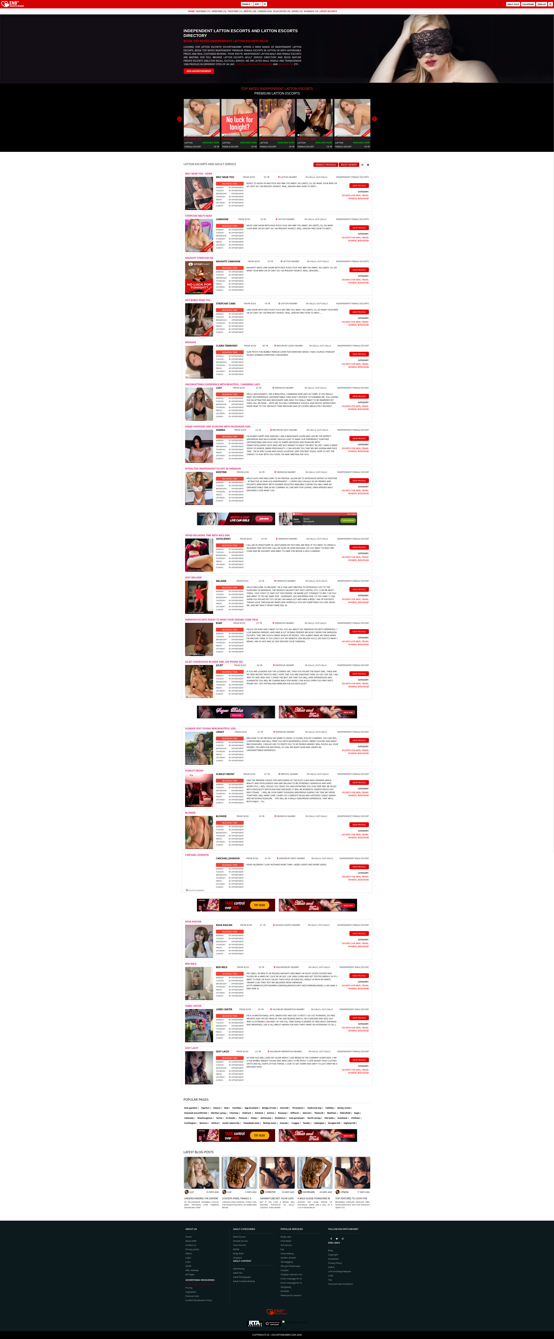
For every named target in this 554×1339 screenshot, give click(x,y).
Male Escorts (239, 1236)
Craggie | (296, 1123)
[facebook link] (337, 1238)
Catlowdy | (189, 1118)
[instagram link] (342, 1238)
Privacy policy (192, 1249)
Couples (285, 1270)
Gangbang (286, 1286)
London (240, 64)
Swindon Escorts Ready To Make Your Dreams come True (221, 619)
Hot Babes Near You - (198, 300)
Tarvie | (220, 1118)
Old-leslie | (329, 1118)
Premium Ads (192, 1296)
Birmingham (264, 64)
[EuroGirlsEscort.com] (295, 1323)
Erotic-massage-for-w (291, 1278)
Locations (528, 4)
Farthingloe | (191, 1123)
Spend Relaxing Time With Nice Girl (207, 535)
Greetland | (343, 1118)
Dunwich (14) (311, 11)
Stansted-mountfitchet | (196, 1113)
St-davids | (231, 1118)
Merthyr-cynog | (219, 1113)
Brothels (285, 1291)
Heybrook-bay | (315, 1107)
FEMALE (246, 4)
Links (188, 1261)
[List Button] (362, 165)
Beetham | (332, 1113)
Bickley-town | (270, 1123)
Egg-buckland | (252, 1107)
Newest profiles (326, 164)
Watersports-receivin (291, 1295)
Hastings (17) (203, 11)
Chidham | (356, 1118)
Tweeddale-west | (252, 1123)
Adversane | (267, 1118)
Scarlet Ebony (194, 770)
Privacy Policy (335, 1262)
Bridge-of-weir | (270, 1107)
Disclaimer (333, 1258)
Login (188, 1257)
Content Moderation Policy (198, 1300)
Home (191, 11)
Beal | (227, 1107)
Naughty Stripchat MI (199, 258)
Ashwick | (260, 1113)
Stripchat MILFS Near (198, 215)
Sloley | (255, 1118)
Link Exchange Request (339, 1271)
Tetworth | (319, 1113)
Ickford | (215, 1123)
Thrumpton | (298, 1107)
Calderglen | (320, 1123)
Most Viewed (349, 164)
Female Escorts (240, 1240)
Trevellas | (237, 1107)
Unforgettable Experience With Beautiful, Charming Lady (222, 384)
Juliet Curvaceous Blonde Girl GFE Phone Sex (214, 661)
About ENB (190, 1240)
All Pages (189, 1274)
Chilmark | (247, 1113)
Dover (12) (297, 11)
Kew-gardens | (191, 1107)
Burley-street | (344, 1107)
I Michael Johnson (197, 854)
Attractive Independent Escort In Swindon (213, 468)
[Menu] (550, 4)
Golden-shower (288, 1257)
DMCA (188, 1253)
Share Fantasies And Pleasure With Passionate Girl (218, 426)
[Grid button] (368, 165)
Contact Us (190, 1245)
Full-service (286, 1245)
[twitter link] (331, 1238)
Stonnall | (285, 1107)
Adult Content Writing (244, 1281)
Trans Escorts (239, 1245)
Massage (190, 342)
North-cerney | (314, 1118)
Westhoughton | (205, 1118)
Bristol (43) (250, 11)
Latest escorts (328, 11)
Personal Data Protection (340, 1283)
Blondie (190, 812)
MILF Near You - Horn (198, 173)
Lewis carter (193, 1005)
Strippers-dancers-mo (291, 1274)
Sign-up (541, 4)
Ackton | (271, 1113)
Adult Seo (238, 1272)
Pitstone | (244, 1118)
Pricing (188, 1287)
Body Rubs (238, 1253)
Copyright (333, 1254)
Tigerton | (206, 1107)
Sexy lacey (191, 1048)
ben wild (190, 963)
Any (257, 4)
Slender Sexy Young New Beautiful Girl (210, 728)
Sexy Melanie (193, 577)
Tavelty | (307, 1123)
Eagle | (357, 1113)
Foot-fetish (286, 1240)
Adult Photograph (242, 1276)
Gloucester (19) (281, 11)
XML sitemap (191, 1270)
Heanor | (217, 1107)
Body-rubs (286, 1236)
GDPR (188, 1266)
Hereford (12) (219, 11)
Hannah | (284, 1123)
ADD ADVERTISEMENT (199, 71)
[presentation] (179, 118)
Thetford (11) (235, 11)
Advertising (238, 1268)
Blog (330, 1250)
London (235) (265, 11)
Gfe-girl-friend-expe (290, 1266)
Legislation (190, 1291)
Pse (282, 1249)
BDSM (236, 1249)
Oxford (251, 64)
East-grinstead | (297, 1118)
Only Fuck (513, 4)
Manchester (286, 64)
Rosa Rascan (193, 921)
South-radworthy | (231, 1123)
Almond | (307, 1113)
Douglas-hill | (335, 1123)
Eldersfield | (346, 1113)
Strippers (237, 1257)
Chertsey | (235, 1113)
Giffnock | (295, 1113)
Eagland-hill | (350, 1123)
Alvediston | (281, 1118)
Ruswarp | (283, 1113)
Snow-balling (287, 1253)
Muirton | (204, 1123)
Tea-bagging (287, 1261)
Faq (330, 1279)
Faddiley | (330, 1107)
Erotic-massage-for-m (291, 1282)
